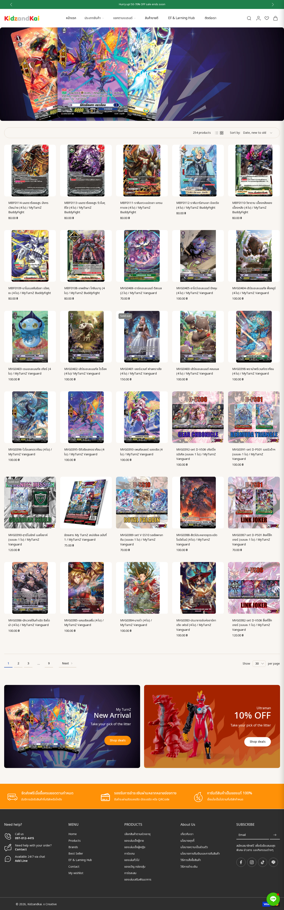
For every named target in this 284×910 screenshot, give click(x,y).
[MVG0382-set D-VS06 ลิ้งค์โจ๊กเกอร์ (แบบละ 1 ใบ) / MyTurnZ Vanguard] (254, 588)
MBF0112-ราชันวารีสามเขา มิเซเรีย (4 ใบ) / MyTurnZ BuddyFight (197, 205)
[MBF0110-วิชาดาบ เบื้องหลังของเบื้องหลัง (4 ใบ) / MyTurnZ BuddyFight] (254, 170)
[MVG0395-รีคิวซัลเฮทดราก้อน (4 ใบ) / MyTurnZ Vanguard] (86, 417)
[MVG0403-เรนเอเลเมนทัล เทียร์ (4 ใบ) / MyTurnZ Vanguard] (30, 337)
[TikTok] (262, 862)
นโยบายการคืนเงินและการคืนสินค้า (200, 854)
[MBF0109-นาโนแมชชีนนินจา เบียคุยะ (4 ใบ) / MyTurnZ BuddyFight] (30, 256)
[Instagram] (251, 862)
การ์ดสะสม (130, 873)
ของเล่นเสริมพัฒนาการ (137, 880)
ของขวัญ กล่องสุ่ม (134, 866)
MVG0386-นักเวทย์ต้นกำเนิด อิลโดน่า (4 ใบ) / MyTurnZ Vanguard (29, 622)
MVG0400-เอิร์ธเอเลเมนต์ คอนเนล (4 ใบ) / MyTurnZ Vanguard (197, 371)
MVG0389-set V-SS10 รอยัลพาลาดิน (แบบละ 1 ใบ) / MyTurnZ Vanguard (141, 540)
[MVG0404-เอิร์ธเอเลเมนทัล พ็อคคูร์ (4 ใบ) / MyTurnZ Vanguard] (254, 256)
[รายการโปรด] (267, 18)
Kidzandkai (34, 904)
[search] (249, 18)
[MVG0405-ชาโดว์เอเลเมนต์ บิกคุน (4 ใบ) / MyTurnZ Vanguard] (198, 256)
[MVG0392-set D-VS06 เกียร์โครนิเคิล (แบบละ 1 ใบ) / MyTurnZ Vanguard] (198, 417)
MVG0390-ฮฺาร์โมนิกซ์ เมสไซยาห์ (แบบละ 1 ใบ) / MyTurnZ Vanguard (28, 540)
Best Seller (75, 854)
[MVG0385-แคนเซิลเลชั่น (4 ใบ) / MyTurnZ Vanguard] (86, 588)
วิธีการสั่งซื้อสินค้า (190, 860)
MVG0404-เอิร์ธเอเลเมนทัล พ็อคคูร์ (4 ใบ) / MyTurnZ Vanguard (254, 290)
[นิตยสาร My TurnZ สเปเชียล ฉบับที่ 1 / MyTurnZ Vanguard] (86, 502)
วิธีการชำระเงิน (189, 866)
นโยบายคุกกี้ (187, 841)
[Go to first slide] (273, 4)
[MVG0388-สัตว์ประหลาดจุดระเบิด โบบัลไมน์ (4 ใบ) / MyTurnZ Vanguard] (198, 502)
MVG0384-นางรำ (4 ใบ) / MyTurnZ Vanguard (136, 622)
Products (74, 841)
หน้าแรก (71, 18)
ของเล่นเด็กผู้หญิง (134, 847)
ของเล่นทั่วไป (131, 860)
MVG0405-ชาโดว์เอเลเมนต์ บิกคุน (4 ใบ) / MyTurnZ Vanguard (196, 290)
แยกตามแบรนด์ (122, 18)
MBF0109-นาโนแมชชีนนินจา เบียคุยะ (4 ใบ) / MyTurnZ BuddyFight (29, 290)
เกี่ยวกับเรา (186, 834)
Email (242, 835)
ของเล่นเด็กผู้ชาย (134, 841)
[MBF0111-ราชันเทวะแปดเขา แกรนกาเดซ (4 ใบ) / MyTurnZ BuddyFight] (142, 170)
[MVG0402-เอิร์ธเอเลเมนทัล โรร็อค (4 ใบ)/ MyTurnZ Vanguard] (86, 337)
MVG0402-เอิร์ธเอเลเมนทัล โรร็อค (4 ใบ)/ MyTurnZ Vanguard (85, 371)
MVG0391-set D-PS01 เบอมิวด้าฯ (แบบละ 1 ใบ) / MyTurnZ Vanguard (253, 454)
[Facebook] (241, 862)
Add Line (21, 861)
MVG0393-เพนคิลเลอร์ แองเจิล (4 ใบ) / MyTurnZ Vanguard (141, 452)
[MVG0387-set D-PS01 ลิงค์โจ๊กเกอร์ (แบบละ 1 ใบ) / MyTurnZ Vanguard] (254, 502)
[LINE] (273, 862)
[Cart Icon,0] (275, 18)
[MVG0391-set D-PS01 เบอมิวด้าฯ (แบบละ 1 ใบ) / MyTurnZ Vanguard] (254, 417)
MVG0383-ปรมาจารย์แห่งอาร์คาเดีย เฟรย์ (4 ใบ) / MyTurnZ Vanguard (196, 625)
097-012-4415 (25, 838)
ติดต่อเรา (210, 18)
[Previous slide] (11, 4)
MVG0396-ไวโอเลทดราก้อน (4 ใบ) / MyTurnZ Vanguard (30, 452)
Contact (21, 849)
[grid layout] (221, 133)
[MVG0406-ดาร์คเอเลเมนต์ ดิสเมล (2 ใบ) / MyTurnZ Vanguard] (142, 256)
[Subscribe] (275, 834)
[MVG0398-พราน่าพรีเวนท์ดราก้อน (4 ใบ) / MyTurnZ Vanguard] (254, 337)
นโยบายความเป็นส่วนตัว (194, 847)
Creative (51, 904)
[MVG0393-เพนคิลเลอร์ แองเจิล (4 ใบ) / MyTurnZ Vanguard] (142, 417)
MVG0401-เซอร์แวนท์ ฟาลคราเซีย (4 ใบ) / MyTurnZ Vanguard (141, 371)
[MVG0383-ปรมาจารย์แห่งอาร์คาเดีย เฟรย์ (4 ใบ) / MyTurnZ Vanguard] (198, 588)
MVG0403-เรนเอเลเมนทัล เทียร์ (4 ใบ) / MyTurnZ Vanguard (29, 371)
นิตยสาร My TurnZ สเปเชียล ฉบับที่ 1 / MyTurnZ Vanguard (85, 537)
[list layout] (216, 133)
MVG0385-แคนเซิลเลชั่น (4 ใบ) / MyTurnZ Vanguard (84, 622)
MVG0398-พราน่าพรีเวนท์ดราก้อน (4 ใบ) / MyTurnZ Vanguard (253, 371)
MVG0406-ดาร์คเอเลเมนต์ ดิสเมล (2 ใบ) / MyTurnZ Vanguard (141, 290)
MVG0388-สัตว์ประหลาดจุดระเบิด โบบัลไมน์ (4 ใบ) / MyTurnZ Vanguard (196, 540)
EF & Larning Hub (181, 18)
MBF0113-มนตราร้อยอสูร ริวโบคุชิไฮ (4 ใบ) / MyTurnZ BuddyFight (84, 207)
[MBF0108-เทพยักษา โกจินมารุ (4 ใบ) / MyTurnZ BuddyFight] (86, 256)
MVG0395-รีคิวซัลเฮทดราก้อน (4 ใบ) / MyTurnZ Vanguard (84, 452)
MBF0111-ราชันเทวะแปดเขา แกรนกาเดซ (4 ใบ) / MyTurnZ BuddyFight (141, 207)
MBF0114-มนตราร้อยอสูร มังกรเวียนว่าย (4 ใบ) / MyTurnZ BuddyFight (28, 207)
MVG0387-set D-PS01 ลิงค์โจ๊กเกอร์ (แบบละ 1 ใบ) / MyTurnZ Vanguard (252, 540)
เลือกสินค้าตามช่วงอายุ (137, 834)
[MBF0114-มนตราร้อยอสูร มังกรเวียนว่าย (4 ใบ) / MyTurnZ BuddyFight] (30, 170)
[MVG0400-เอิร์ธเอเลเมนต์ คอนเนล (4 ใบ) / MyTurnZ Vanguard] (198, 337)
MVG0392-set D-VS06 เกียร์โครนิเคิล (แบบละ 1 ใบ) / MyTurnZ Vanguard (196, 454)
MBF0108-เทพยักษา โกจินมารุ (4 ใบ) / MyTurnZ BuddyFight (84, 290)
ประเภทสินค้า (92, 18)
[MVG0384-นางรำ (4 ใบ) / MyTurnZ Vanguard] (142, 588)
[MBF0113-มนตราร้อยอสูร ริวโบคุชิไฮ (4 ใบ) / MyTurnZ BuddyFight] (86, 170)
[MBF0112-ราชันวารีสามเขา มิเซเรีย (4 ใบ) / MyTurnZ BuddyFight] (198, 170)
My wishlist (75, 873)
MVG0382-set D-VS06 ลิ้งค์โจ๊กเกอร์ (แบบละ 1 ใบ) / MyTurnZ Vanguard (252, 625)
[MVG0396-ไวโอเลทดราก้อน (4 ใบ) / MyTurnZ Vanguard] (30, 417)
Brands (73, 847)
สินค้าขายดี (151, 18)
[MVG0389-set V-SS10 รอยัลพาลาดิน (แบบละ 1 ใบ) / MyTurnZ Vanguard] (142, 502)
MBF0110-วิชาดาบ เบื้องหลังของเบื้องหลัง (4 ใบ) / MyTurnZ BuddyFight (252, 207)
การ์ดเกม (129, 854)
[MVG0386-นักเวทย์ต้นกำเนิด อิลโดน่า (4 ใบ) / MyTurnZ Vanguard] (30, 588)
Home (72, 834)
